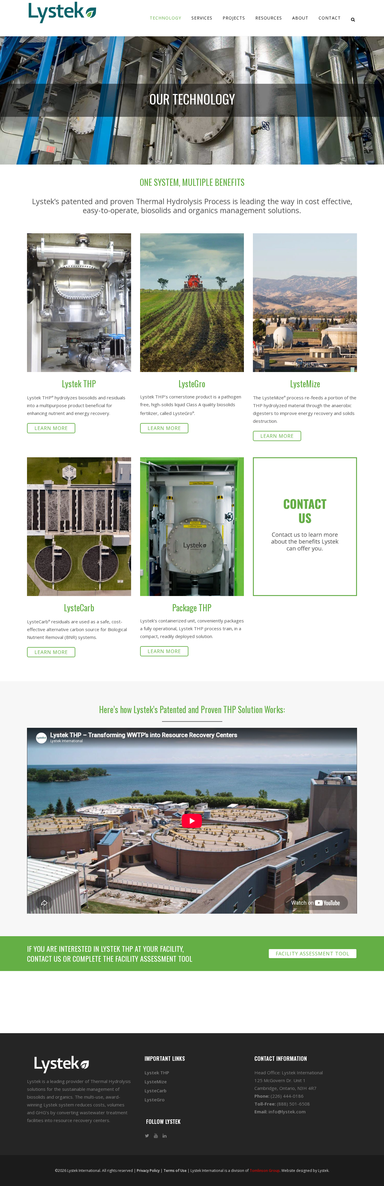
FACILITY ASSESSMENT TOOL (313, 953)
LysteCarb (155, 1091)
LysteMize (156, 1082)
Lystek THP (157, 1073)
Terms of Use (175, 1170)
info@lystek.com (287, 1112)
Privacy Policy (148, 1170)
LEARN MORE (51, 428)
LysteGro (155, 1100)
